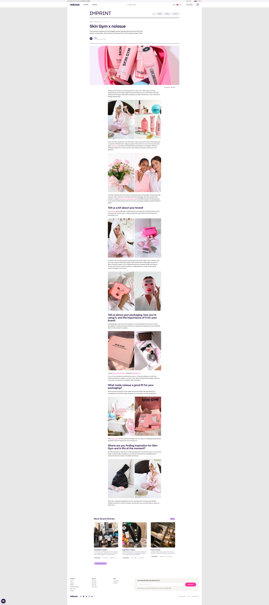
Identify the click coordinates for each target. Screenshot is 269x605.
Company (72, 578)
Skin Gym (115, 146)
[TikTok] (86, 596)
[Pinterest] (89, 596)
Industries (94, 4)
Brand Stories (97, 21)
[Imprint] (100, 13)
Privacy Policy (167, 588)
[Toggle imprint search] (154, 14)
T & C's (188, 596)
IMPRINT (91, 21)
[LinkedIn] (92, 596)
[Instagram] (81, 596)
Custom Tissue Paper (119, 373)
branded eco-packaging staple (128, 199)
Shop (114, 578)
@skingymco (137, 373)
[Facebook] (83, 596)
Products (86, 4)
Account (94, 578)
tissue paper (114, 438)
